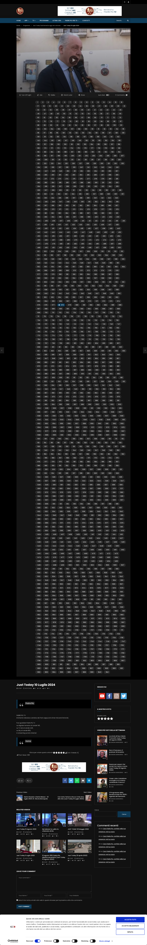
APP (26, 21)
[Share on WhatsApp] (77, 780)
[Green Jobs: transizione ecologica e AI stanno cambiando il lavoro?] (102, 783)
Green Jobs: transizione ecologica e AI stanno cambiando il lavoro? (117, 780)
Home (18, 21)
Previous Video (21, 792)
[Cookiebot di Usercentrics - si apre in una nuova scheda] (13, 941)
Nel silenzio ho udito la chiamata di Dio (50, 830)
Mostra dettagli (104, 941)
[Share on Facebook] (65, 780)
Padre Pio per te (71, 21)
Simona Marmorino (117, 742)
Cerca (96, 810)
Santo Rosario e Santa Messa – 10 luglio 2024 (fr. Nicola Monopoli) (36, 798)
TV (33, 21)
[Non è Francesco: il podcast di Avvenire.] (102, 755)
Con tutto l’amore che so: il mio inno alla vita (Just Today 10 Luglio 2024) (71, 798)
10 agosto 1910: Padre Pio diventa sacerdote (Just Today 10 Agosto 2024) (53, 857)
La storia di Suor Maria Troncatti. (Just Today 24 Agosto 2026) (117, 738)
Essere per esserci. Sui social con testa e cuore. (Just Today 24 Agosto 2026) (118, 767)
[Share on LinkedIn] (89, 780)
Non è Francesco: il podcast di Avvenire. (116, 751)
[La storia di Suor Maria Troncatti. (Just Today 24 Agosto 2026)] (102, 741)
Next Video (88, 792)
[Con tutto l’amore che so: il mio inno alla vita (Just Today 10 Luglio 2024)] (89, 798)
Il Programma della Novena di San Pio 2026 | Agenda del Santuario (118, 794)
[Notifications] (128, 2)
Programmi (44, 21)
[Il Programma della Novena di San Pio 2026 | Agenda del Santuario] (102, 797)
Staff (20, 688)
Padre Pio (30, 703)
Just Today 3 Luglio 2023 (25, 855)
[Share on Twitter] (71, 780)
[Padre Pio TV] (20, 11)
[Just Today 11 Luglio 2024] (2, 350)
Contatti (86, 21)
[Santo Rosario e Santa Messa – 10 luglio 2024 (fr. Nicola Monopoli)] (19, 798)
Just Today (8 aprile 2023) (77, 855)
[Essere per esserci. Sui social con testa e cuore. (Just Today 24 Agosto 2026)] (102, 769)
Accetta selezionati (130, 926)
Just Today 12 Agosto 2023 (26, 829)
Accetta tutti (130, 919)
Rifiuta (130, 932)
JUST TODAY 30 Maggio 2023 (78, 829)
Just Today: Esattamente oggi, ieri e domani (46, 25)
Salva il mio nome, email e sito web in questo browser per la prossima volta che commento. (50, 900)
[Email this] (83, 780)
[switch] (56, 941)
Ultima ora (56, 21)
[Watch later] (124, 2)
